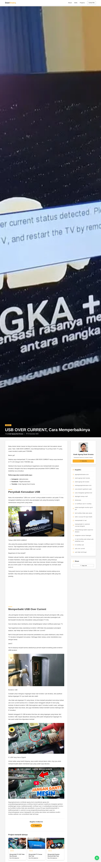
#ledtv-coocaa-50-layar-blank (40, 808)
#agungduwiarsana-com (15, 802)
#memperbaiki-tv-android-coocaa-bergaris (23, 810)
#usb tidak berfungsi (32, 814)
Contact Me (92, 2)
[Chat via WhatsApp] (97, 858)
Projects (82, 2)
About (70, 2)
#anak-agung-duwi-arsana (30, 802)
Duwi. (10, 3)
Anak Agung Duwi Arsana (26, 484)
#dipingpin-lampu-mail (17, 806)
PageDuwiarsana (24, 481)
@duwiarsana (23, 479)
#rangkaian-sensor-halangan (21, 812)
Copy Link (84, 565)
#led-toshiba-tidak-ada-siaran (22, 808)
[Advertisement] (36, 592)
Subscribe (84, 461)
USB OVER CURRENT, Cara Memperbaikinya (30, 449)
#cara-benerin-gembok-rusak (38, 804)
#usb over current (20, 814)
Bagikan (37, 825)
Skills (75, 2)
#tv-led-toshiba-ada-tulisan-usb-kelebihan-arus (44, 812)
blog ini (30, 446)
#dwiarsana (27, 806)
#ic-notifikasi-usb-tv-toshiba (39, 806)
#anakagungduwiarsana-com (21, 804)
